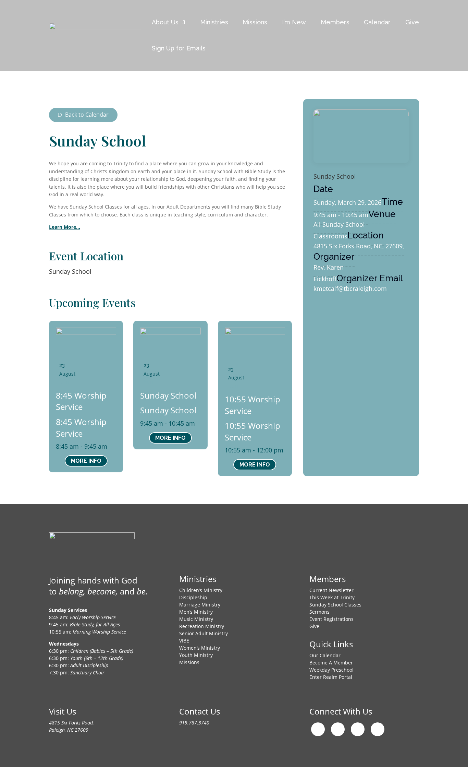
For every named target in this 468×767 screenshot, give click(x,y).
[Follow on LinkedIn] (377, 729)
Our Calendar (325, 655)
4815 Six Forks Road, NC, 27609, (358, 246)
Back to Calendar (87, 114)
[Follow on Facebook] (338, 729)
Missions (255, 22)
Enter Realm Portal (330, 677)
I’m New (294, 22)
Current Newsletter (331, 590)
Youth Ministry (196, 655)
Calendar (377, 22)
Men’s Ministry (196, 612)
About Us (165, 22)
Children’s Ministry (200, 590)
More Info (86, 461)
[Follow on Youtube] (358, 729)
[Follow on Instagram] (318, 729)
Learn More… (64, 227)
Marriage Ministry (199, 604)
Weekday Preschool (331, 669)
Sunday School (70, 271)
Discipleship (193, 597)
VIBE (184, 640)
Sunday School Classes (335, 604)
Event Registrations (331, 619)
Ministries (214, 22)
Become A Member (331, 662)
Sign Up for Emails (179, 48)
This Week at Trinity (332, 597)
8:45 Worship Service (81, 401)
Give (412, 22)
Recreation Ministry (201, 626)
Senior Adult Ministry (203, 633)
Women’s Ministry (199, 648)
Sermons (319, 612)
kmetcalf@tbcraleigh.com (350, 288)
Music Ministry (196, 619)
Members (335, 22)
